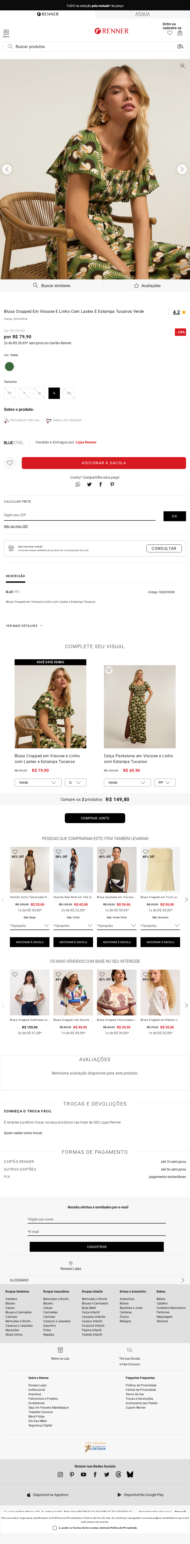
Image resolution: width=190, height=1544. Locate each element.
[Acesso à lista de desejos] (170, 34)
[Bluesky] (130, 1476)
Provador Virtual (25, 420)
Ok (175, 516)
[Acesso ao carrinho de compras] (180, 34)
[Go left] (7, 169)
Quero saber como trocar (23, 1133)
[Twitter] (107, 1475)
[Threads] (118, 1476)
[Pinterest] (72, 1475)
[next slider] (2, 899)
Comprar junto (95, 818)
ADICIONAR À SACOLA (30, 942)
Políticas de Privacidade (66, 1518)
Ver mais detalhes (22, 626)
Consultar (164, 548)
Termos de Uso (92, 1518)
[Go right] (182, 169)
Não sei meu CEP (16, 526)
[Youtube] (83, 1475)
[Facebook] (95, 1475)
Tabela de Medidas (67, 420)
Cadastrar (97, 1247)
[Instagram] (60, 1475)
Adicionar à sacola (104, 463)
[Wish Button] (10, 463)
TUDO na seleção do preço (95, 5)
